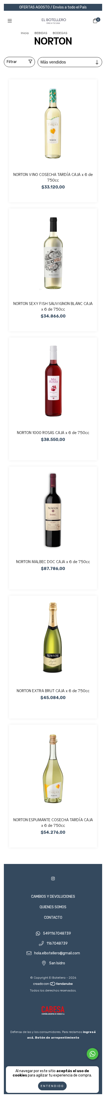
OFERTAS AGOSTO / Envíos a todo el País (53, 7)
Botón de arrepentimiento (57, 1037)
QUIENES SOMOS (53, 907)
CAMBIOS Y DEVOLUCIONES (53, 896)
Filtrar (12, 62)
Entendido (52, 1086)
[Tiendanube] (53, 985)
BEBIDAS (40, 33)
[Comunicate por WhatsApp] (92, 1054)
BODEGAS (60, 33)
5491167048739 (57, 933)
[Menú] (11, 21)
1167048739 (57, 943)
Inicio (25, 33)
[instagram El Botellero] (53, 878)
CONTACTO (53, 917)
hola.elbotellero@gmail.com (57, 953)
